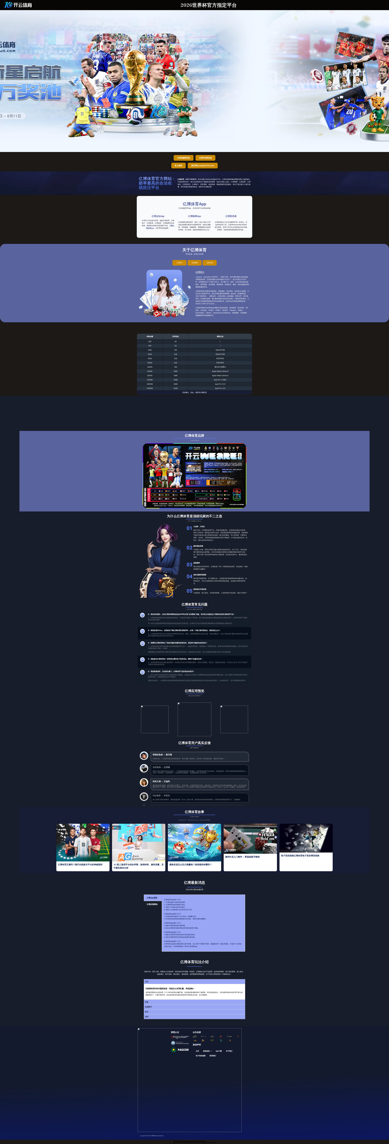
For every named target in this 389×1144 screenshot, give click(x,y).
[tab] (179, 263)
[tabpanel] (203, 923)
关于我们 (229, 1051)
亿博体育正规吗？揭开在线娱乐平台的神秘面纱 (80, 864)
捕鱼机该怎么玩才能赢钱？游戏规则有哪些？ (190, 864)
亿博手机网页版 (205, 158)
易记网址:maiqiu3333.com (202, 165)
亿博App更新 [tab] (152, 898)
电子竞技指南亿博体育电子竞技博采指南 (300, 855)
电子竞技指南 (201, 1056)
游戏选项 (206, 1051)
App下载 (219, 1051)
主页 (197, 1051)
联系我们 (213, 1056)
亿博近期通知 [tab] (152, 904)
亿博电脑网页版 (183, 158)
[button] (194, 981)
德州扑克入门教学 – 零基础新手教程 (242, 856)
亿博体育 (199, 277)
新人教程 (178, 165)
